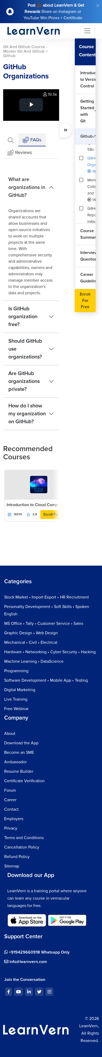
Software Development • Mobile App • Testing (46, 680)
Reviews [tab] (23, 152)
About (9, 733)
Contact (11, 809)
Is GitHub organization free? (22, 317)
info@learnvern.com (27, 961)
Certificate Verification (24, 781)
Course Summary (88, 234)
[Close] (98, 5)
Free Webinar (16, 708)
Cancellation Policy (21, 847)
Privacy (10, 828)
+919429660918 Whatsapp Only (39, 952)
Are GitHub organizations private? (24, 381)
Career (10, 799)
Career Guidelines (88, 278)
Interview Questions (88, 256)
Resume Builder (18, 771)
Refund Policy (17, 856)
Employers (13, 818)
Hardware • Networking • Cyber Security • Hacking (50, 652)
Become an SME (19, 752)
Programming (16, 671)
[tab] (10, 139)
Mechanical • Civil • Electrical (30, 642)
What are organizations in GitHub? (26, 187)
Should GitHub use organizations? (25, 349)
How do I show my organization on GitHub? (27, 414)
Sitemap (11, 866)
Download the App (21, 743)
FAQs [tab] (35, 140)
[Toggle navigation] (87, 31)
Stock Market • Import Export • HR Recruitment (46, 597)
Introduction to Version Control (88, 79)
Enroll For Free (55, 514)
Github (86, 136)
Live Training (15, 699)
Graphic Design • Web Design (31, 633)
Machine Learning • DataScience (34, 661)
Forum (10, 790)
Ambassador (15, 762)
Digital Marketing (19, 689)
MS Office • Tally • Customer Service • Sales (43, 623)
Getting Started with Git (87, 111)
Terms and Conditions (24, 837)
